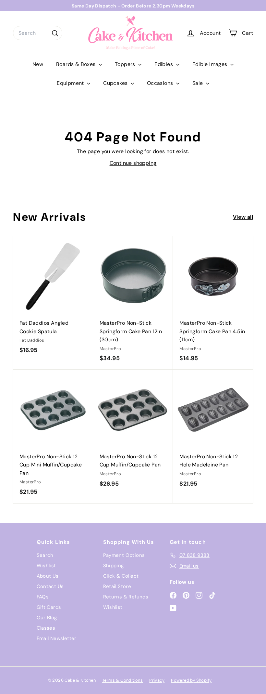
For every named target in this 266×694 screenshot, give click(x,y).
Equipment (71, 83)
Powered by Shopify (191, 680)
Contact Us (50, 586)
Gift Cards (49, 607)
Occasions (161, 83)
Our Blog (47, 617)
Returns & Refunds (126, 597)
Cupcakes (116, 83)
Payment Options (124, 555)
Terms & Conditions (122, 680)
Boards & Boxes (76, 64)
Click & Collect (121, 576)
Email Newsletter (57, 638)
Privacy (156, 680)
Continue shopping (133, 163)
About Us (48, 576)
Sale (198, 83)
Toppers (126, 64)
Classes (46, 628)
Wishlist (46, 565)
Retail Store (117, 586)
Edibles (164, 64)
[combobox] (37, 33)
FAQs (43, 597)
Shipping (113, 565)
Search (45, 555)
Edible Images (210, 64)
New (37, 64)
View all (243, 217)
